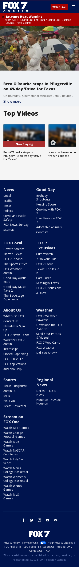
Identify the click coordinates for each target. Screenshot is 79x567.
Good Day (45, 189)
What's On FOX (13, 316)
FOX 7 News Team (16, 335)
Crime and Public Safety (14, 217)
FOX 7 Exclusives (45, 245)
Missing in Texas (47, 283)
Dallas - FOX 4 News (46, 393)
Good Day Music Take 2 (14, 288)
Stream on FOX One (13, 419)
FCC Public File (13, 359)
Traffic (7, 201)
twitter (31, 520)
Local (7, 196)
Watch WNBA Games (12, 487)
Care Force (43, 278)
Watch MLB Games (11, 443)
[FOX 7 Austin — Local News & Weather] (15, 7)
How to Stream (13, 249)
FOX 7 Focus (45, 264)
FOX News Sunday (15, 225)
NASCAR (9, 401)
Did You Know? (46, 353)
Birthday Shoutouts (43, 197)
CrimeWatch (44, 254)
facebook (23, 520)
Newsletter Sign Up (14, 328)
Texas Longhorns (15, 386)
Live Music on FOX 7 (49, 220)
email (55, 520)
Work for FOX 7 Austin (13, 342)
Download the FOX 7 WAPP (49, 327)
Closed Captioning (15, 354)
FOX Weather (45, 348)
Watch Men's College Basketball (15, 470)
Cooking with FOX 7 (48, 211)
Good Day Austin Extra (15, 280)
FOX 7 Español (13, 259)
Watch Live (59, 7)
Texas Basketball (15, 406)
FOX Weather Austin (12, 271)
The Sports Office (15, 264)
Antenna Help (12, 369)
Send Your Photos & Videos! (48, 335)
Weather (44, 310)
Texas (7, 206)
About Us (12, 310)
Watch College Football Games (14, 435)
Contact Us (11, 321)
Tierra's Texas (13, 254)
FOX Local (12, 242)
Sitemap (9, 230)
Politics (8, 211)
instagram (39, 520)
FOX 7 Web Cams (48, 342)
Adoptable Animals (49, 227)
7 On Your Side (46, 259)
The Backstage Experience (13, 297)
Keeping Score (46, 204)
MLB (6, 396)
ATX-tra (41, 293)
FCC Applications (14, 364)
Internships (10, 349)
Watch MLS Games (11, 496)
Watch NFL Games (16, 428)
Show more (12, 101)
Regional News (44, 382)
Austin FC (9, 391)
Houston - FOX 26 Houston (48, 401)
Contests (42, 232)
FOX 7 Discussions (49, 288)
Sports (9, 379)
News (8, 189)
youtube (47, 520)
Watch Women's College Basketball (15, 479)
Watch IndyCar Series (13, 461)
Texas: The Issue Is (47, 271)
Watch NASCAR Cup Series (13, 452)
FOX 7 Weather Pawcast (46, 318)
